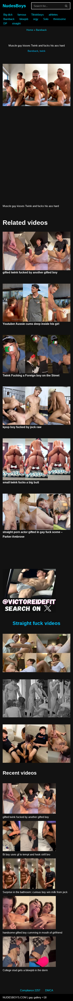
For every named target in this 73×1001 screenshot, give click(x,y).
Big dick (8, 14)
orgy (35, 19)
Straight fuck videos (36, 623)
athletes (53, 14)
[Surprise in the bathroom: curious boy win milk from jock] (29, 874)
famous (22, 14)
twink (42, 51)
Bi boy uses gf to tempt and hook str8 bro (26, 854)
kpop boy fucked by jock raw (22, 427)
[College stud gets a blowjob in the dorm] (29, 952)
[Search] (66, 5)
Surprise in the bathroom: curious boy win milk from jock (35, 892)
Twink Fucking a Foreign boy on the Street (31, 375)
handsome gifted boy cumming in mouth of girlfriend (32, 932)
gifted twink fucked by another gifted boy (30, 272)
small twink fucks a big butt (21, 482)
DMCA (49, 990)
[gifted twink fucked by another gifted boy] (29, 799)
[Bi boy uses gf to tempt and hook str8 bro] (29, 836)
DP (5, 23)
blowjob (23, 19)
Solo (45, 19)
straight (16, 23)
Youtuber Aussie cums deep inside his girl (31, 323)
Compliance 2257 (30, 990)
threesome (59, 19)
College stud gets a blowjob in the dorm (25, 970)
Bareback (9, 19)
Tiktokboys (37, 14)
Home (29, 29)
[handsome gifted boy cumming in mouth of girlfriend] (29, 913)
